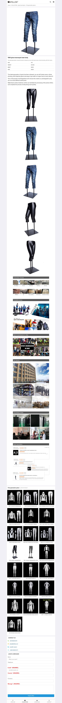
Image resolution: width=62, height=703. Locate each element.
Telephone (10, 662)
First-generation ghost (30, 5)
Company (10, 678)
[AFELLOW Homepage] (13, 2)
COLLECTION (14, 5)
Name (9, 657)
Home (9, 5)
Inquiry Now (31, 695)
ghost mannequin (21, 5)
